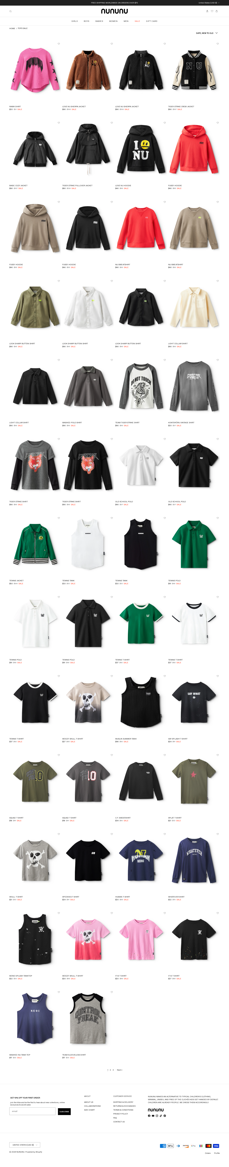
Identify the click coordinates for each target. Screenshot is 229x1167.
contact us (119, 1121)
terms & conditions (123, 1110)
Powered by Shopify (33, 1152)
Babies (99, 21)
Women (113, 21)
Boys (86, 21)
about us (88, 1102)
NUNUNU (20, 1152)
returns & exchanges (124, 1106)
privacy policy (120, 1114)
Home (12, 28)
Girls (75, 21)
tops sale (23, 28)
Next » (119, 1070)
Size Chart (89, 1110)
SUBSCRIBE (64, 1111)
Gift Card (151, 21)
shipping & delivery (123, 1102)
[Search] (10, 11)
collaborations (92, 1106)
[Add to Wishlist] (59, 44)
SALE (137, 21)
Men (126, 21)
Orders (208, 1153)
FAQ (115, 1118)
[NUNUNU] (114, 11)
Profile (217, 1153)
